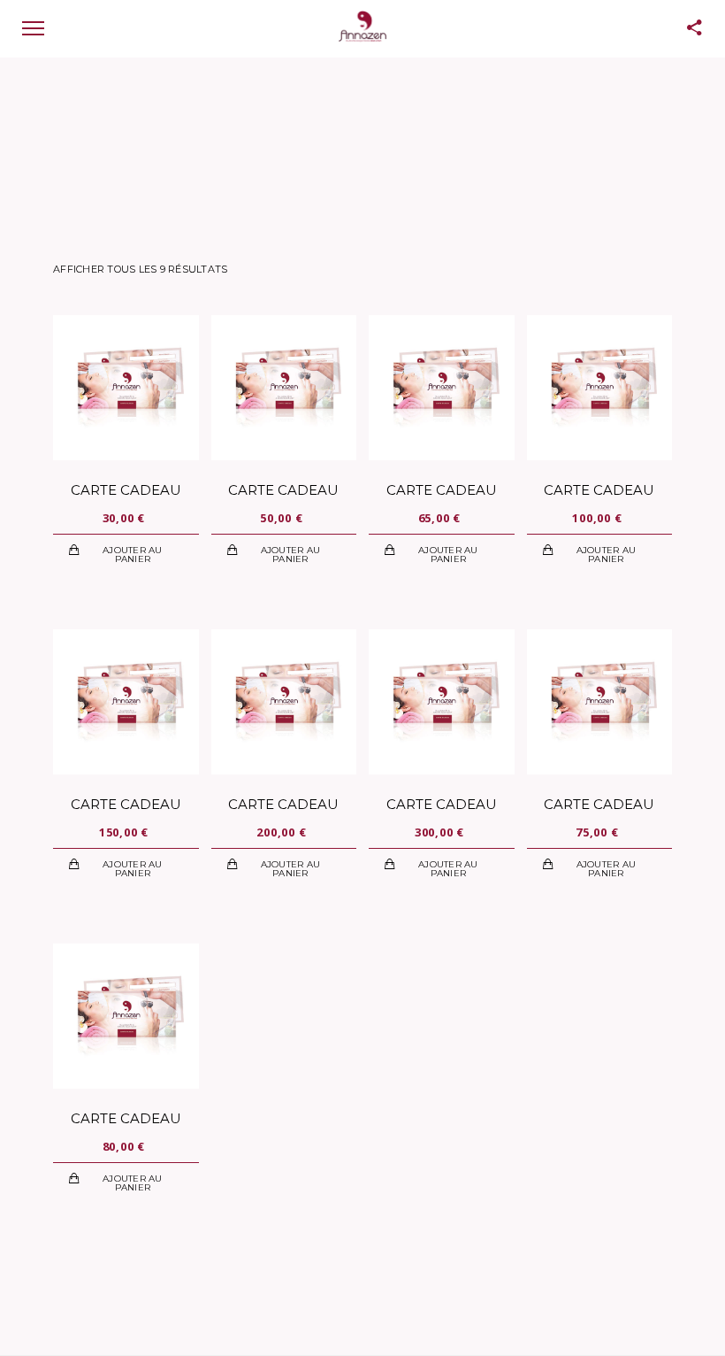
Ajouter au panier (133, 554)
